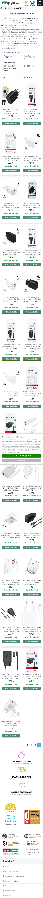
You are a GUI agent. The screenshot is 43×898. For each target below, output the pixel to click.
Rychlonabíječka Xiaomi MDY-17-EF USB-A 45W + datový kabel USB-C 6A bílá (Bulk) (11, 583)
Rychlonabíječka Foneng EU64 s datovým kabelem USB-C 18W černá (32, 535)
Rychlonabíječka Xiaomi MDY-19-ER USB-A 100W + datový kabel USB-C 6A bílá (32, 583)
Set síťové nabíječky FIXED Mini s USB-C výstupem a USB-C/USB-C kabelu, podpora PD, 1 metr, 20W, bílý (11, 207)
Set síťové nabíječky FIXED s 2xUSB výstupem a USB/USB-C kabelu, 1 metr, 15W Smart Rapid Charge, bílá (11, 302)
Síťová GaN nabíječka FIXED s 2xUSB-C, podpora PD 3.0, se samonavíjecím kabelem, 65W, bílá (11, 536)
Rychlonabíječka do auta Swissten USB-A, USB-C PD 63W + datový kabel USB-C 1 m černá (32, 112)
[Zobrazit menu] (40, 3)
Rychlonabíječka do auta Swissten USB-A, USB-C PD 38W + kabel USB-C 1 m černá (11, 348)
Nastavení (21, 460)
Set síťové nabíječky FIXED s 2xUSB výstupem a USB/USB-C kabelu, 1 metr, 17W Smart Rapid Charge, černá (32, 302)
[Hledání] (26, 3)
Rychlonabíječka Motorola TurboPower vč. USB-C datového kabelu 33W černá (10, 630)
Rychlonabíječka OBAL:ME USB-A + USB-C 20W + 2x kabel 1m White (11, 724)
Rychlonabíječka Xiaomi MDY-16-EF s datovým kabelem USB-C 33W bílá (32, 629)
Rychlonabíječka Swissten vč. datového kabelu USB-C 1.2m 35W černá (32, 676)
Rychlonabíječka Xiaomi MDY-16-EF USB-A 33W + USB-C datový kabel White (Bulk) (11, 489)
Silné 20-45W (29, 66)
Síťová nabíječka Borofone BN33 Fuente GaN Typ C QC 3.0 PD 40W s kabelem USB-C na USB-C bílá (32, 490)
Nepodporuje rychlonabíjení (29, 57)
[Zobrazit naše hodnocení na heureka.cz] (11, 825)
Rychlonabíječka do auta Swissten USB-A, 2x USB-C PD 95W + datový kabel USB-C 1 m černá (32, 253)
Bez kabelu (28, 78)
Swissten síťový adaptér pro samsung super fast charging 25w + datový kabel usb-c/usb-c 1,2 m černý (32, 207)
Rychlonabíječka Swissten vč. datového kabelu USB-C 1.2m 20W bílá (32, 394)
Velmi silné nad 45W (10, 70)
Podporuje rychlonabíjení (9, 57)
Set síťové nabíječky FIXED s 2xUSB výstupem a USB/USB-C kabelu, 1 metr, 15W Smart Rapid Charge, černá (11, 254)
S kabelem (8, 78)
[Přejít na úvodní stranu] (10, 3)
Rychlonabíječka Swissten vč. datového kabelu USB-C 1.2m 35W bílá (11, 158)
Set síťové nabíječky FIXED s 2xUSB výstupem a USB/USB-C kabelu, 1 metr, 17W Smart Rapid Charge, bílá (32, 160)
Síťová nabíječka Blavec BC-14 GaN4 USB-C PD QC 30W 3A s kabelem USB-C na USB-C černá (11, 112)
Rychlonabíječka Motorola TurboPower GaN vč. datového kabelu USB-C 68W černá (10, 677)
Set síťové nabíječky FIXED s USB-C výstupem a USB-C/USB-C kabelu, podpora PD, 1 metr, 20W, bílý (11, 396)
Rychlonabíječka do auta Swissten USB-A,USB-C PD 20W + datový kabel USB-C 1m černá (32, 348)
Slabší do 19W (9, 66)
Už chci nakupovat (21, 455)
